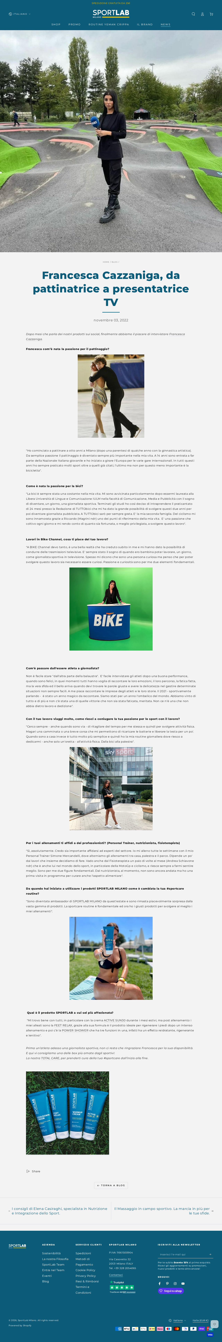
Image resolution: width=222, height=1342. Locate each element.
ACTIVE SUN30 (115, 1020)
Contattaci (116, 1274)
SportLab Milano (27, 1320)
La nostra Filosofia (55, 1259)
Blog (115, 262)
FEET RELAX (63, 1025)
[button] (193, 14)
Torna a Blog (113, 1185)
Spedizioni (83, 1253)
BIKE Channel (40, 547)
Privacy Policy (86, 1276)
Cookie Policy (85, 1270)
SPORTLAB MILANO (87, 901)
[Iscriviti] (211, 1254)
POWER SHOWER (75, 1030)
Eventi (47, 1276)
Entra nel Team (53, 1270)
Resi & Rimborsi (87, 1281)
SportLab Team (53, 1264)
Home (106, 262)
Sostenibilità (51, 1253)
